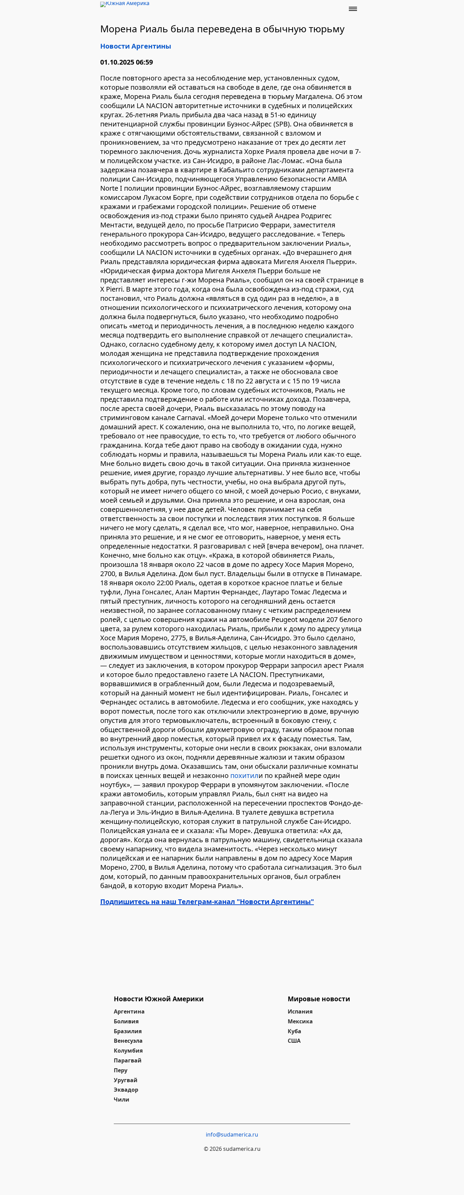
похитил (244, 775)
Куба (294, 1031)
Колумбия (128, 1050)
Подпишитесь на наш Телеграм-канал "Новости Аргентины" (207, 901)
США (294, 1040)
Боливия (126, 1021)
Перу (120, 1070)
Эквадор (126, 1089)
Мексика (300, 1021)
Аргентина (129, 1011)
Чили (121, 1099)
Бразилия (128, 1031)
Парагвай (128, 1060)
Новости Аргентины (135, 46)
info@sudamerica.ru (232, 1134)
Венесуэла (128, 1040)
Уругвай (126, 1080)
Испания (300, 1011)
